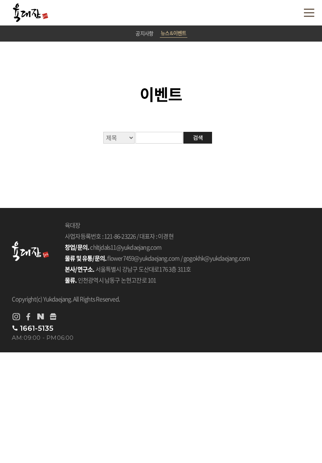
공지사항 (144, 33)
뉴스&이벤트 (173, 33)
